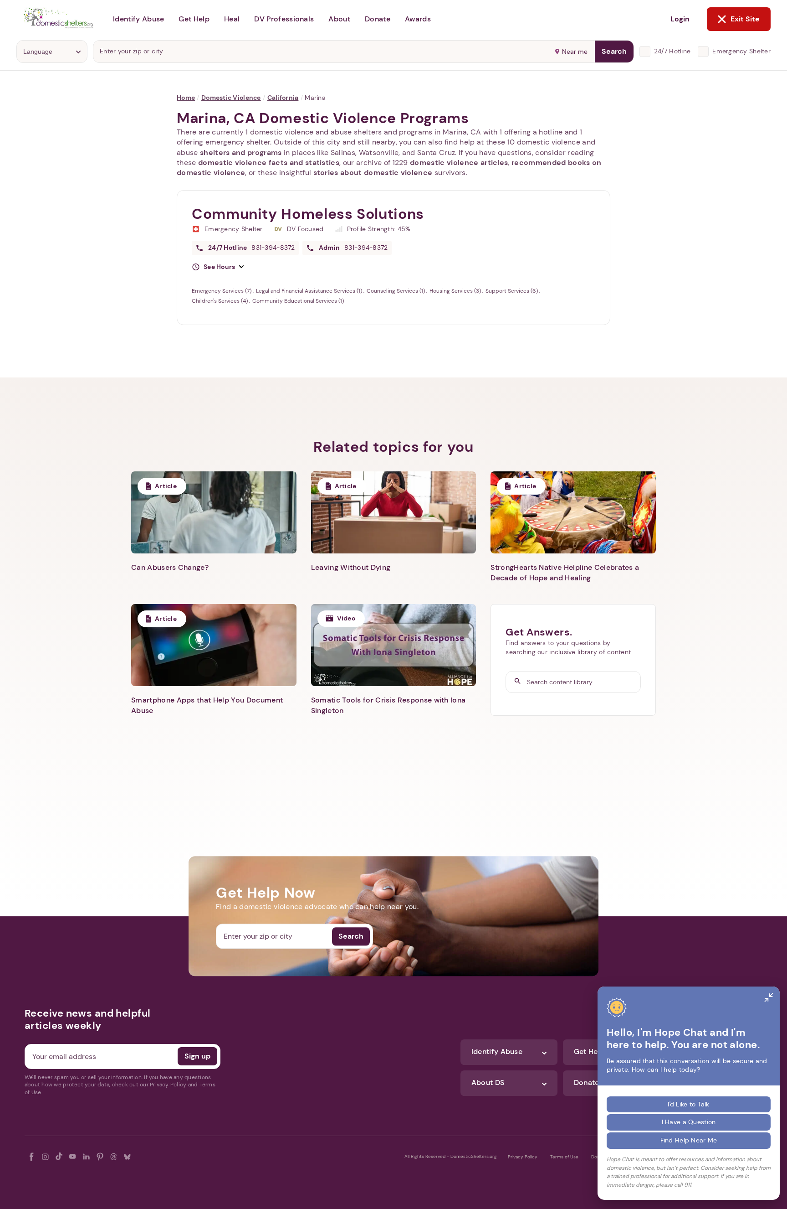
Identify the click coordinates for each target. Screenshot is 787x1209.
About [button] (339, 19)
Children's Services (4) (220, 301)
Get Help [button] (194, 19)
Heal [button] (232, 19)
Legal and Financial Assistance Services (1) (309, 290)
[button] (218, 267)
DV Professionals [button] (284, 19)
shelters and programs (241, 152)
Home (186, 97)
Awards (418, 19)
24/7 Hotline (672, 51)
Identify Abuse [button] (138, 19)
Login (680, 19)
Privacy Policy (522, 1157)
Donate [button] (377, 19)
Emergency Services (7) (222, 290)
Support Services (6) (512, 290)
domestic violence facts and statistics (268, 162)
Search (614, 51)
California (283, 97)
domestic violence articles (459, 162)
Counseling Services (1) (396, 290)
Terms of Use (564, 1157)
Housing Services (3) (455, 290)
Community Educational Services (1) (298, 301)
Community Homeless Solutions (308, 213)
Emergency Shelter (741, 51)
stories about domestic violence (373, 172)
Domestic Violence (231, 97)
